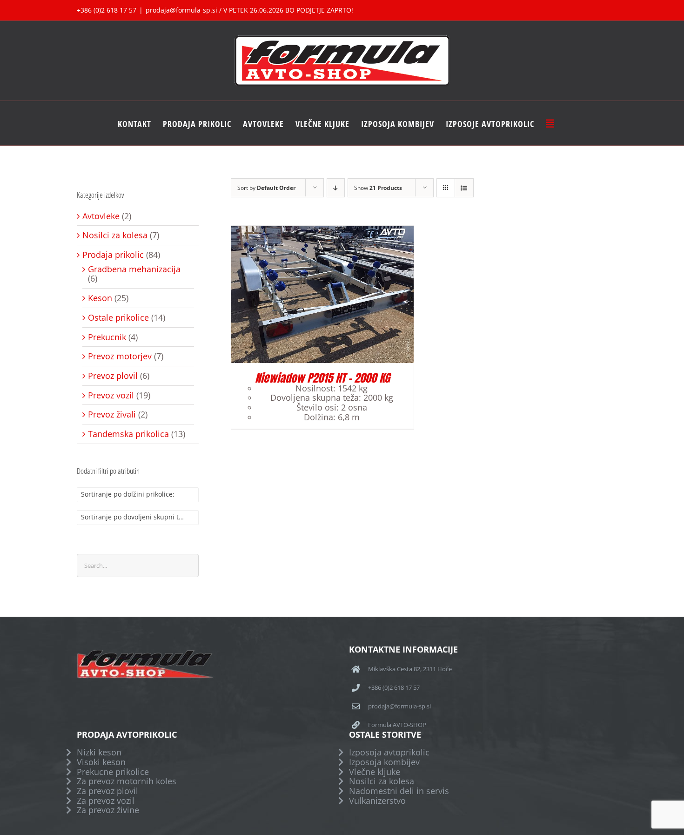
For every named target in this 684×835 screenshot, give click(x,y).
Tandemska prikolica (128, 434)
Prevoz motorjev (120, 356)
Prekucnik (107, 337)
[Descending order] (336, 187)
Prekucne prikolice (113, 772)
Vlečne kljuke (374, 772)
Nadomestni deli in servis (399, 791)
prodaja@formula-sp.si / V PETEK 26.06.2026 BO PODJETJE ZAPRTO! (249, 10)
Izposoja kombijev (384, 762)
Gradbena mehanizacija (134, 269)
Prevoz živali (112, 414)
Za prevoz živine (108, 810)
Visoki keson (101, 762)
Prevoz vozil (111, 395)
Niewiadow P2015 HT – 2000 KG (322, 378)
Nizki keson (99, 752)
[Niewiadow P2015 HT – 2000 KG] (322, 230)
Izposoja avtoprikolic (389, 752)
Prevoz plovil (113, 376)
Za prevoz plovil (107, 791)
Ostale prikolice (118, 318)
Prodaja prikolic (113, 255)
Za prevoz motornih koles (126, 781)
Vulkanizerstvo (377, 801)
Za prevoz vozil (105, 801)
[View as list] (464, 188)
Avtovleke (101, 216)
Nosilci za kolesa (115, 235)
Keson (100, 298)
